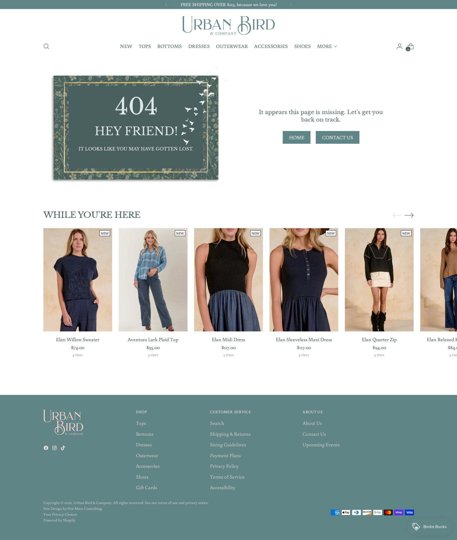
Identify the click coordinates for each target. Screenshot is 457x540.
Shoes (142, 476)
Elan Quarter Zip (379, 339)
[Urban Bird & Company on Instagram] (55, 449)
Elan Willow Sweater (77, 339)
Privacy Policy (224, 465)
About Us (312, 423)
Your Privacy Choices (60, 514)
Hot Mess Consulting (84, 508)
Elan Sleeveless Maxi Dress (304, 339)
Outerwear (147, 455)
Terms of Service (227, 476)
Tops (141, 423)
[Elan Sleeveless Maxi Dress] (303, 279)
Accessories (147, 465)
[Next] (291, 4)
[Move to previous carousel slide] (396, 215)
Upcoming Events (321, 444)
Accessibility (222, 487)
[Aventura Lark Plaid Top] (153, 279)
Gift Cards (146, 487)
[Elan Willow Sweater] (77, 279)
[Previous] (166, 4)
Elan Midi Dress (228, 339)
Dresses (144, 444)
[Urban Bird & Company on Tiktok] (63, 449)
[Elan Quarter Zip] (379, 279)
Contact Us (314, 433)
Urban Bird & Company (93, 502)
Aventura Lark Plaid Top (153, 339)
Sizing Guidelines (228, 444)
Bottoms (144, 433)
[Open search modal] (46, 46)
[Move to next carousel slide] (409, 215)
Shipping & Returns (230, 433)
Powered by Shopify (59, 520)
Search (217, 423)
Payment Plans (225, 455)
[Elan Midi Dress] (228, 279)
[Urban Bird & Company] (228, 24)
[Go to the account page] (399, 46)
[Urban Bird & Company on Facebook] (46, 449)
